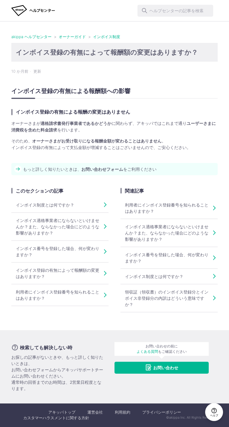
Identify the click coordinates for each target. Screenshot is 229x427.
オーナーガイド (72, 36)
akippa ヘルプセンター (31, 36)
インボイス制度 (106, 36)
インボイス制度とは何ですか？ (45, 204)
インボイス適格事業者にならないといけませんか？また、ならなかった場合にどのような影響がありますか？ (57, 226)
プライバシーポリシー (161, 412)
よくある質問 (147, 351)
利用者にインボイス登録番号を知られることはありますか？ (57, 295)
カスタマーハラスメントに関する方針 (56, 417)
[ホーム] (33, 10)
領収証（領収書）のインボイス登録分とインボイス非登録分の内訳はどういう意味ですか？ (166, 298)
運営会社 (95, 412)
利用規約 (122, 412)
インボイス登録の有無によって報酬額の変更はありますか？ (57, 273)
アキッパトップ (61, 412)
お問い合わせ (165, 367)
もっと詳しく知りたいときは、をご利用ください (90, 169)
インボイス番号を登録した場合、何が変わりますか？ (57, 251)
